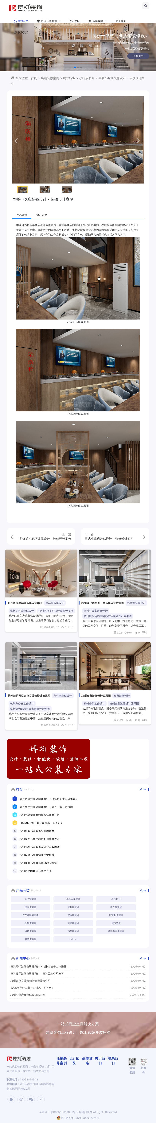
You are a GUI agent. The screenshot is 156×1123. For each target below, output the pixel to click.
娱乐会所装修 (73, 899)
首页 (34, 78)
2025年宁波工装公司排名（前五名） (41, 822)
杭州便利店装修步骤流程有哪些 (38, 863)
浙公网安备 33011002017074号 (79, 1117)
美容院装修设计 (54, 603)
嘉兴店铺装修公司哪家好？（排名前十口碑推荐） (49, 798)
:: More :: (73, 939)
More (143, 789)
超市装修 (116, 923)
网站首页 (23, 21)
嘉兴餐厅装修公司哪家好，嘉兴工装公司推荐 (46, 806)
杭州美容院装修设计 (22, 610)
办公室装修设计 (136, 603)
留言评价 (41, 214)
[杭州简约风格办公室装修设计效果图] (41, 666)
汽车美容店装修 (30, 915)
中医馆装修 (116, 907)
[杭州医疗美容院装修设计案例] (41, 573)
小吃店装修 (87, 78)
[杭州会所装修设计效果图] (115, 666)
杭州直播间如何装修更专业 (36, 871)
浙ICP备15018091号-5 (64, 1112)
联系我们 (23, 32)
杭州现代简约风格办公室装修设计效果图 (108, 616)
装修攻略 (98, 21)
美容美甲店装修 (116, 931)
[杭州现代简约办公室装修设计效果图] (115, 573)
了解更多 (78, 56)
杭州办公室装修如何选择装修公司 (40, 814)
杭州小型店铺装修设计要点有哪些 (40, 846)
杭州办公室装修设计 (96, 610)
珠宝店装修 (30, 907)
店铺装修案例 (49, 21)
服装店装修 (30, 939)
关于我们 (120, 21)
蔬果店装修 (73, 923)
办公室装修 (30, 899)
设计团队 (74, 21)
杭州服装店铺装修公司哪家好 (37, 830)
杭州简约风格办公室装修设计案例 (30, 708)
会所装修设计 (122, 695)
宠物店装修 (73, 915)
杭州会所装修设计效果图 (124, 703)
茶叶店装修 (73, 907)
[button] (75, 67)
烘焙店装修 (30, 931)
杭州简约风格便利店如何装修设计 (40, 838)
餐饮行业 (69, 78)
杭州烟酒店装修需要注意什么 (37, 855)
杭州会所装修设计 (94, 703)
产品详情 (22, 214)
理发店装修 (30, 923)
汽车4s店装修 (116, 915)
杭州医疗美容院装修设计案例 (56, 610)
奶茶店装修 (73, 931)
